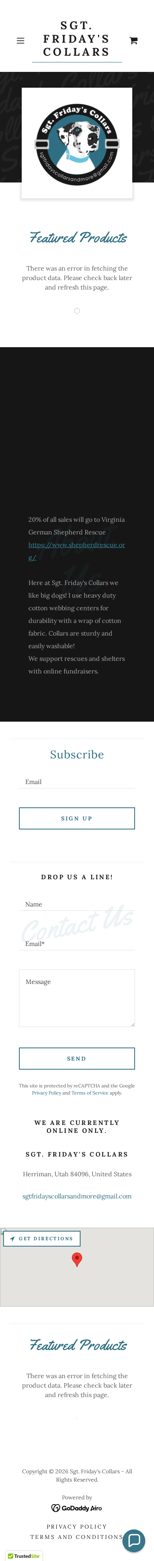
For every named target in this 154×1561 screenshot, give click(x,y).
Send (77, 1058)
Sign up (77, 818)
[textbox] (77, 778)
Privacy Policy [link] (46, 1093)
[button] (22, 41)
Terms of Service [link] (90, 1093)
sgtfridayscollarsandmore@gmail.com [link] (77, 1196)
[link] (77, 40)
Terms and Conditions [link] (77, 1536)
